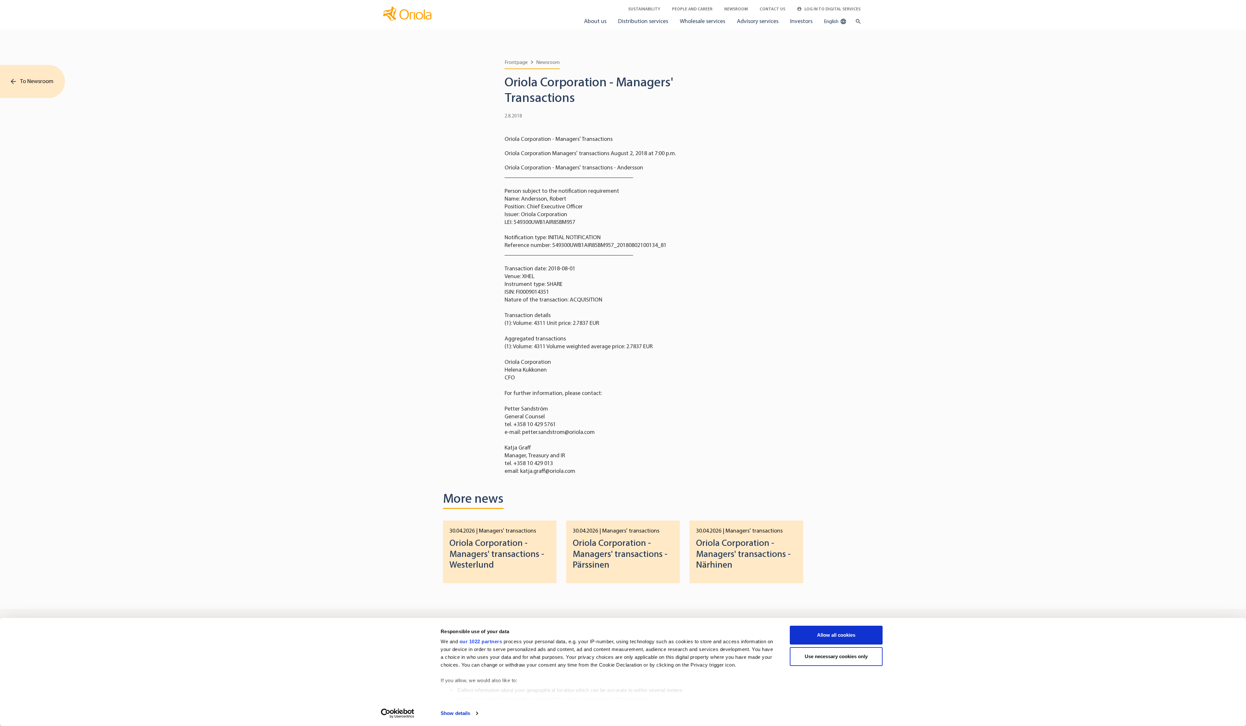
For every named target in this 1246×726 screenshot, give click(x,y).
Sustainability (644, 8)
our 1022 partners (480, 641)
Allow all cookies (836, 635)
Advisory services (757, 21)
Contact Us (772, 8)
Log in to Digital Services (832, 8)
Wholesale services (702, 21)
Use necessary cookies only (836, 656)
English (831, 21)
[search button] (856, 21)
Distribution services (643, 21)
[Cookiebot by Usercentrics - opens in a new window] (397, 713)
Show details (455, 713)
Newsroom (736, 8)
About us (595, 21)
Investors (801, 21)
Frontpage (516, 62)
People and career (692, 8)
